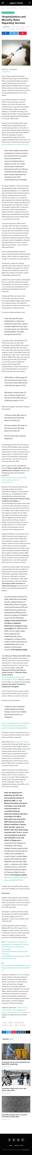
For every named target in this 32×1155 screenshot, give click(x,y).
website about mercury (21, 742)
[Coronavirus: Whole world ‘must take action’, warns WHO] (16, 1078)
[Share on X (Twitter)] (14, 33)
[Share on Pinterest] (23, 33)
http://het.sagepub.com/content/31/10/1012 (15, 144)
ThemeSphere (25, 1149)
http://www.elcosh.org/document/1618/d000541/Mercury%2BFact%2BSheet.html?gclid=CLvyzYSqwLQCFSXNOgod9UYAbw (16, 725)
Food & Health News (8, 12)
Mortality (5, 1025)
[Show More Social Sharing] (28, 33)
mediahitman (6, 26)
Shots (16, 1025)
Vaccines (22, 1025)
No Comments (11, 28)
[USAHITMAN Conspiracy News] (16, 3)
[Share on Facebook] (6, 33)
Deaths (4, 1022)
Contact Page (18, 1145)
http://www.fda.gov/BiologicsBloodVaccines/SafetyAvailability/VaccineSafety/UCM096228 (16, 968)
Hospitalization (19, 1022)
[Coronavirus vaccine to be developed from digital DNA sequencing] (16, 1051)
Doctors (11, 1022)
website (19, 975)
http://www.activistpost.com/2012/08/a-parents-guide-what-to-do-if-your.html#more (14, 480)
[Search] (29, 3)
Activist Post (6, 72)
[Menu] (3, 3)
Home (10, 1145)
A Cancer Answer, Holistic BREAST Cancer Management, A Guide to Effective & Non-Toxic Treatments (15, 1010)
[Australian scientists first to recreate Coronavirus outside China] (16, 1104)
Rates (11, 1025)
